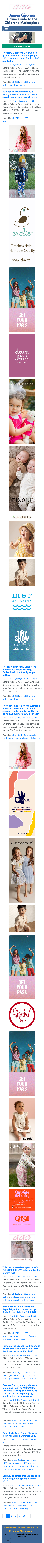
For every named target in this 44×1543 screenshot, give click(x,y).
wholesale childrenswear (22, 1469)
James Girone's (11, 1527)
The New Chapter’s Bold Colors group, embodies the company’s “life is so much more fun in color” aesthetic (20, 56)
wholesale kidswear (19, 85)
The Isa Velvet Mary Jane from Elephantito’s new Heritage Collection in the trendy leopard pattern (19, 670)
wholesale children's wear (22, 1300)
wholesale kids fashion (29, 738)
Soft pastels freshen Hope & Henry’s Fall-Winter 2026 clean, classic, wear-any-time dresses (19, 94)
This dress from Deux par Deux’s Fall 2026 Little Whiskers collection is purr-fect (21, 1270)
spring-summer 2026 (17, 1463)
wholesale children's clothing (15, 1508)
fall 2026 (15, 82)
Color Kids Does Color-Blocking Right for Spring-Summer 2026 (19, 1434)
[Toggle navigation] (6, 28)
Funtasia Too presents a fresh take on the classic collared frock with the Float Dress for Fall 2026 (21, 1349)
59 (24, 1516)
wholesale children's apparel (21, 1505)
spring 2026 (16, 1420)
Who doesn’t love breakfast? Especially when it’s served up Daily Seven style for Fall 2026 (19, 1309)
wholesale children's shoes (22, 699)
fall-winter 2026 (18, 735)
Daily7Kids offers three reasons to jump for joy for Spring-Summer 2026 (21, 1478)
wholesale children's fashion (23, 1336)
